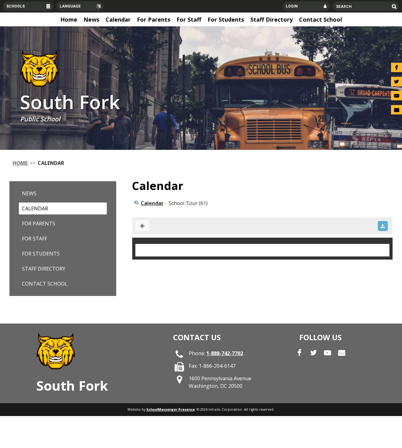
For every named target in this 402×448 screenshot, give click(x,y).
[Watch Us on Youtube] (396, 95)
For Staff (34, 238)
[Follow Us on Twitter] (396, 81)
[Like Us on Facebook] (396, 67)
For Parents (38, 223)
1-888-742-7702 (224, 353)
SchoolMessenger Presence (170, 409)
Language (70, 6)
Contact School (45, 283)
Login (292, 6)
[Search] (394, 6)
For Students (41, 253)
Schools (15, 6)
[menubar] (201, 19)
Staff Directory (43, 268)
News (29, 193)
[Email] (396, 109)
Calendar (35, 208)
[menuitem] (68, 19)
